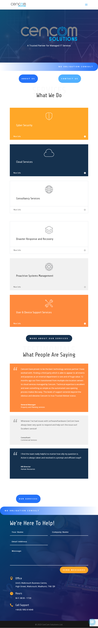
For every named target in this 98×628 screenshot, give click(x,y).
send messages (74, 570)
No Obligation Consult (22, 510)
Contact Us (69, 78)
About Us (28, 78)
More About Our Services (49, 338)
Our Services (28, 499)
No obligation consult (76, 66)
